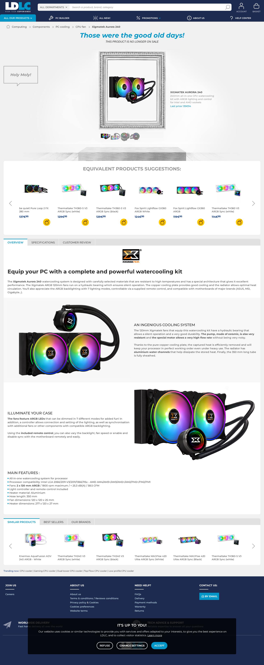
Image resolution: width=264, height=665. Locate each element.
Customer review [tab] (77, 242)
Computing (19, 26)
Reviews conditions (107, 598)
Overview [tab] (15, 242)
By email (211, 596)
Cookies (94, 602)
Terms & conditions (81, 598)
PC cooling (63, 26)
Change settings (132, 645)
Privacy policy (78, 602)
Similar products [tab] (22, 522)
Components (41, 26)
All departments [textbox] (52, 7)
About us (75, 594)
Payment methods (146, 602)
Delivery (139, 598)
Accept (159, 645)
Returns (139, 610)
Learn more (154, 635)
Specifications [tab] (43, 242)
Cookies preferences (82, 606)
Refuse (105, 645)
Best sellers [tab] (53, 522)
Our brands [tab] (81, 522)
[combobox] (54, 7)
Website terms (79, 610)
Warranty (140, 606)
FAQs (138, 594)
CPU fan (81, 26)
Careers (9, 594)
